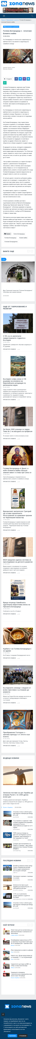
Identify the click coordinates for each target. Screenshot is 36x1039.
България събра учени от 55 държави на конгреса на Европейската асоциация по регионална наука (14, 382)
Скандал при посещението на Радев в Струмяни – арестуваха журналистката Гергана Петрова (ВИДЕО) (23, 846)
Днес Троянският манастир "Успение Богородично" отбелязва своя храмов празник (17, 291)
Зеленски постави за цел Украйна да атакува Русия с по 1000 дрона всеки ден (18, 795)
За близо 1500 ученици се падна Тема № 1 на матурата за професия (17, 430)
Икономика (16, 829)
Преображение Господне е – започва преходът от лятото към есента (16, 735)
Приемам (12, 1036)
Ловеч (3, 259)
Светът (15, 872)
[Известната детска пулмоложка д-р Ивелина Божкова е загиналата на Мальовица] (6, 932)
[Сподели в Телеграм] (28, 79)
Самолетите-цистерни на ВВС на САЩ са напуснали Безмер (21, 964)
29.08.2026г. (18, 807)
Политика (16, 840)
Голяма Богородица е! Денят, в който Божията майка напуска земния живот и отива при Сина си (17, 470)
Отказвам (22, 1036)
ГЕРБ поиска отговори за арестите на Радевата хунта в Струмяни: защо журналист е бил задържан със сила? (22, 835)
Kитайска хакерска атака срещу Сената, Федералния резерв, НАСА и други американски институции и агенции (22, 868)
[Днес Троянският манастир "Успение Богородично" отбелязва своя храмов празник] (18, 272)
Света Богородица (19, 234)
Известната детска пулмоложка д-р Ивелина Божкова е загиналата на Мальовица (21, 931)
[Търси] (31, 16)
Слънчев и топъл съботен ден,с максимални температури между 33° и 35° (23, 813)
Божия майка (23, 237)
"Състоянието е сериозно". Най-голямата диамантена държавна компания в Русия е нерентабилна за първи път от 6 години (22, 824)
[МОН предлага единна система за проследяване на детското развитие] (18, 547)
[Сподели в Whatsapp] (5, 83)
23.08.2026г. (21, 935)
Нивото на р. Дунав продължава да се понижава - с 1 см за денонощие (21, 956)
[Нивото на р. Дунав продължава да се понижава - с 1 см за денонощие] (6, 958)
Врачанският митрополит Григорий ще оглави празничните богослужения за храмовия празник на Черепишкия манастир (17, 514)
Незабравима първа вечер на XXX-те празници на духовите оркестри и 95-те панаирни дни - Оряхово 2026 (22, 941)
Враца (12, 945)
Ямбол (12, 967)
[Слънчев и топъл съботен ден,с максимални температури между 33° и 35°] (7, 814)
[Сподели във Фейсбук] (16, 79)
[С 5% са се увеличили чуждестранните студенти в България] (18, 323)
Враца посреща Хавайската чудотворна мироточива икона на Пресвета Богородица (16, 605)
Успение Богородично (10, 241)
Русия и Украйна (8, 807)
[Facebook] (3, 1014)
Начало (3, 20)
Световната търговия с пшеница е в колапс (23, 877)
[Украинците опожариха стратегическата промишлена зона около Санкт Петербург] (6, 975)
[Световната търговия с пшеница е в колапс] (7, 878)
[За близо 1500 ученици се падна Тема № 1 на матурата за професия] (18, 416)
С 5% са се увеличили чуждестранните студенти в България (14, 338)
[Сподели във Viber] (24, 79)
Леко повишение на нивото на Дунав (22, 950)
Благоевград (17, 850)
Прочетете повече (9, 349)
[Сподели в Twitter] (20, 79)
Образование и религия (12, 20)
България (16, 817)
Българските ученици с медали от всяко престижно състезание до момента (17, 690)
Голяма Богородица (10, 237)
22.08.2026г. (17, 945)
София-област (14, 935)
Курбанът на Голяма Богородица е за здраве (17, 650)
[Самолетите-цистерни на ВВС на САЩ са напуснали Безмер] (6, 966)
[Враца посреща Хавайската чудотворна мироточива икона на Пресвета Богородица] (18, 590)
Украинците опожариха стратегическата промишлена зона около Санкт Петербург (21, 974)
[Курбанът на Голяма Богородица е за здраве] (18, 636)
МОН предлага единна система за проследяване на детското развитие (18, 561)
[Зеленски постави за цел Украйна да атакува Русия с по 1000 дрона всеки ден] (18, 775)
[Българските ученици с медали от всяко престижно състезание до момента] (18, 675)
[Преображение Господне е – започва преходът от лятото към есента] (18, 720)
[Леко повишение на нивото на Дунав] (6, 952)
